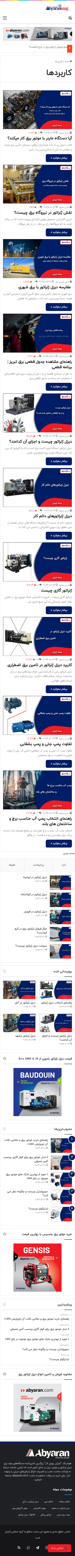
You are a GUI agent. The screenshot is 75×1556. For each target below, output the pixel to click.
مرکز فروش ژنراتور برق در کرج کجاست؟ (48, 47)
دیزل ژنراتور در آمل (25, 1003)
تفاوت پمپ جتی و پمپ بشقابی (46, 744)
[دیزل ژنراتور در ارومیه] (60, 882)
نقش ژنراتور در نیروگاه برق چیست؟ (43, 212)
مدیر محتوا (64, 133)
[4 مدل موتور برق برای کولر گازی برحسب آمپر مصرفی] (61, 1162)
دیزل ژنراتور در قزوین (35, 911)
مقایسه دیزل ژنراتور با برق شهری (45, 287)
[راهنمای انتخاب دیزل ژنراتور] (56, 990)
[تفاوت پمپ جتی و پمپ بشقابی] (37, 715)
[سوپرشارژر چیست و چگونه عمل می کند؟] (61, 1197)
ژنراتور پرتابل (46, 1515)
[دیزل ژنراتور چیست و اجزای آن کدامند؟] (37, 412)
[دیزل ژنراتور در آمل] (19, 990)
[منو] (5, 18)
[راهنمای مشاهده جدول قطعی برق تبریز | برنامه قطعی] (37, 333)
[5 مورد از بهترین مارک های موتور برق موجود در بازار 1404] (61, 1180)
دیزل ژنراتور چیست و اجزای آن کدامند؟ (40, 441)
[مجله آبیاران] (56, 7)
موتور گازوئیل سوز (20, 1508)
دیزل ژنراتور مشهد (25, 1036)
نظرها (12, 865)
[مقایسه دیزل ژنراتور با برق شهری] (37, 258)
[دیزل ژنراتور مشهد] (19, 1023)
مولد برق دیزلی (63, 1515)
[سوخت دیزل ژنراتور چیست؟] (60, 951)
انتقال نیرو (48, 1502)
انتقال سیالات (64, 1502)
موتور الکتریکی (39, 1508)
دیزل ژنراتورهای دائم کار (52, 516)
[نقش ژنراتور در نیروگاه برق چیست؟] (37, 184)
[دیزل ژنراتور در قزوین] (60, 917)
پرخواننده (38, 865)
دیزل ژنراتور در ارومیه (35, 877)
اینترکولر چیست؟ (38, 1209)
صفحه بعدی (69, 853)
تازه (64, 865)
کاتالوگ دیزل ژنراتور (26, 1515)
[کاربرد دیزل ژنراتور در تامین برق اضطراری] (37, 636)
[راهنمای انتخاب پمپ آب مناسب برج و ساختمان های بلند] (37, 789)
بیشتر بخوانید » (59, 158)
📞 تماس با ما (59, 1548)
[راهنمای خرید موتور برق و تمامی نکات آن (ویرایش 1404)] (61, 1145)
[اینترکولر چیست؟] (61, 1214)
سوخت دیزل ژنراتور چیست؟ (31, 946)
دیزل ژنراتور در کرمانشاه (34, 894)
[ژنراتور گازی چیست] (37, 561)
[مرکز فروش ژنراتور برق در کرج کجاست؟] (60, 934)
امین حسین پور (62, 282)
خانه (67, 62)
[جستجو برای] (70, 18)
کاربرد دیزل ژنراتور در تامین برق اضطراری (40, 665)
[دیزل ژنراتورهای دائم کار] (37, 487)
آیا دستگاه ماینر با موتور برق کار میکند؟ (40, 138)
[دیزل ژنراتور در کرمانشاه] (60, 900)
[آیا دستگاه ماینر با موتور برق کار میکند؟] (37, 109)
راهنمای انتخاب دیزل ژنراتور (56, 1003)
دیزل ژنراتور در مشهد (60, 1508)
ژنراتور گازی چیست (56, 590)
